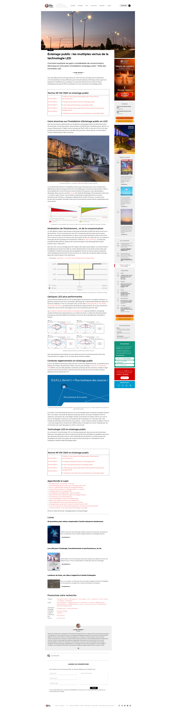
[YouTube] (130, 385)
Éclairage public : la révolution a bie (60, 483)
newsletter (102, 5)
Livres (87, 5)
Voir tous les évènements (124, 316)
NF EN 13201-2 (52, 102)
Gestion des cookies (94, 705)
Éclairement (84, 602)
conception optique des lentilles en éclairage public (66, 311)
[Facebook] (118, 385)
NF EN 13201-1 (52, 98)
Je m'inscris (125, 377)
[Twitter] (126, 385)
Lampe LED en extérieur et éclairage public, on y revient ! (66, 489)
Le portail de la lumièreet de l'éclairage (62, 6)
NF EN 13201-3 (52, 105)
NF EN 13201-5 (52, 111)
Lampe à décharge (72, 608)
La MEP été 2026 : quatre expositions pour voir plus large (126, 277)
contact (109, 5)
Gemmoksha (119, 332)
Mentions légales (87, 705)
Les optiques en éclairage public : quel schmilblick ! (65, 493)
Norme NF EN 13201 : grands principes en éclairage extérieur (67, 495)
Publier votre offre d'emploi (125, 121)
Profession (80, 5)
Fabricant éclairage (62, 611)
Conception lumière (62, 599)
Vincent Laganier (120, 336)
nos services (94, 5)
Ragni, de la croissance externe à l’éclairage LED (64, 500)
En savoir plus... (66, 537)
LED (88, 599)
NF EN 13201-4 (52, 108)
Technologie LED (61, 602)
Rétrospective (73, 599)
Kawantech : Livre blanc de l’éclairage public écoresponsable (75, 258)
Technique (61, 600)
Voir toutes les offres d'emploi (124, 118)
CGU (67, 705)
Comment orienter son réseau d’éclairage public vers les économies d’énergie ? (73, 506)
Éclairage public (61, 608)
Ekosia (118, 328)
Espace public (102, 604)
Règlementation (73, 604)
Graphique (60, 613)
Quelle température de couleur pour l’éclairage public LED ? (67, 485)
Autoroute (88, 604)
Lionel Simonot (61, 618)
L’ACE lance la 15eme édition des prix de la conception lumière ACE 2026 (126, 249)
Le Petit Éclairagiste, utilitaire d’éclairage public (63, 498)
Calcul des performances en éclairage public (78, 105)
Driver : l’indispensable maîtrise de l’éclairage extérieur (66, 487)
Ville (101, 599)
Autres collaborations (121, 365)
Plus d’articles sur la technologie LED (60, 496)
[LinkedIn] (78, 648)
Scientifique (69, 600)
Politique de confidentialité (74, 705)
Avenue (94, 604)
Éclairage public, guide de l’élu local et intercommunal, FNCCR (68, 504)
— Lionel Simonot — (78, 72)
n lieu (72, 483)
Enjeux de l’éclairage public (64, 605)
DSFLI (72, 407)
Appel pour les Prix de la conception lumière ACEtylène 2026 (126, 260)
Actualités (73, 5)
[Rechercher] (129, 6)
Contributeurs (61, 705)
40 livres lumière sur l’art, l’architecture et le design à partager (68, 508)
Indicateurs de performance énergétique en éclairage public (83, 113)
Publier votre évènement (124, 319)
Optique (91, 602)
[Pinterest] (119, 705)
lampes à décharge (90, 239)
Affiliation (81, 705)
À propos (56, 705)
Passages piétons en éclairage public (60, 491)
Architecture (94, 599)
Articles (106, 599)
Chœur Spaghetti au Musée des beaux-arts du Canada (126, 309)
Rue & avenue (61, 615)
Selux (79, 183)
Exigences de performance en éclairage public (79, 102)
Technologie (82, 599)
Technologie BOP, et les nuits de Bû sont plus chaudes (66, 502)
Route (81, 604)
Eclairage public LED (73, 602)
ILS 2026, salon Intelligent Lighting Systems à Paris (125, 293)
